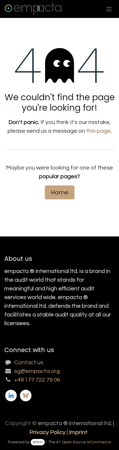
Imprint (78, 432)
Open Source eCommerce (86, 442)
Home (59, 192)
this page (98, 131)
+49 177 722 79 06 (37, 380)
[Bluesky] (25, 395)
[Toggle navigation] (109, 8)
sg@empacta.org (37, 371)
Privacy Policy (47, 432)
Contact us (28, 362)
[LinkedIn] (11, 395)
